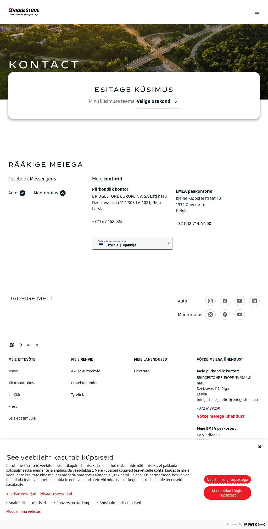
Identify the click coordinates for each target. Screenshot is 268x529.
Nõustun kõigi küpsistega (227, 479)
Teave (13, 371)
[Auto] (22, 193)
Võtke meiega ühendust (220, 416)
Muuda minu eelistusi (24, 511)
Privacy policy (61, 511)
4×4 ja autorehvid (85, 371)
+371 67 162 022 (107, 221)
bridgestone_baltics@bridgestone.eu (227, 399)
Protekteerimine (84, 383)
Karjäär (14, 394)
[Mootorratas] (62, 193)
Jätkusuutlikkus (21, 383)
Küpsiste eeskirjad (21, 494)
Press (12, 406)
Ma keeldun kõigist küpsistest (227, 492)
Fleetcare (141, 371)
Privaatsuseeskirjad (56, 494)
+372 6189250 (208, 408)
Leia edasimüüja (22, 418)
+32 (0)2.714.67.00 (193, 223)
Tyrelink (77, 394)
